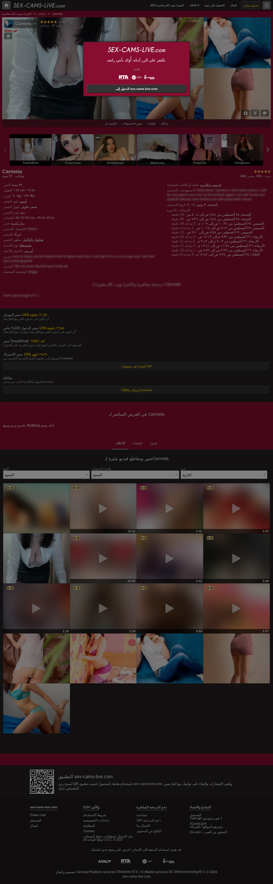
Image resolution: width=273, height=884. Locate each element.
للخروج (137, 69)
